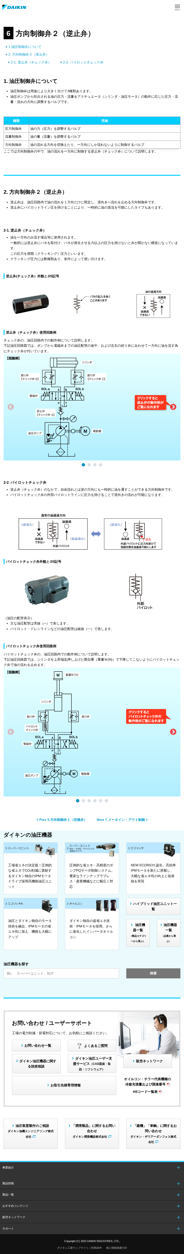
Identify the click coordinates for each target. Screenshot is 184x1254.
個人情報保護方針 (116, 1247)
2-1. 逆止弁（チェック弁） (31, 62)
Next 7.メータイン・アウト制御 (121, 820)
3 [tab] (95, 465)
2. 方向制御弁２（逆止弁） (28, 54)
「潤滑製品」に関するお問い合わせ (93, 1131)
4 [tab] (101, 465)
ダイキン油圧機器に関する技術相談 (37, 1063)
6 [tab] (107, 801)
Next (173, 407)
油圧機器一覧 (138, 932)
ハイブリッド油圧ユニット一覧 (155, 906)
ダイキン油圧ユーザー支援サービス (92, 1063)
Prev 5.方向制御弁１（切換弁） (63, 820)
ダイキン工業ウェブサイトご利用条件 (79, 1247)
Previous (10, 407)
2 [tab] (89, 465)
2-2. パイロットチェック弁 (83, 62)
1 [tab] (84, 465)
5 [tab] (101, 801)
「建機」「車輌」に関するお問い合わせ (153, 1133)
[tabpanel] (92, 407)
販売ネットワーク (149, 1061)
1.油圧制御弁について (24, 47)
